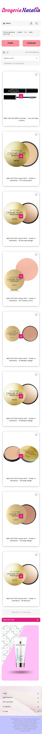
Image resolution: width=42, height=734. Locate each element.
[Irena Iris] (20, 653)
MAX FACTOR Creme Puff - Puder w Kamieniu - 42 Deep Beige (21, 479)
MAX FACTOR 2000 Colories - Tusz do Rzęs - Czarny (21, 119)
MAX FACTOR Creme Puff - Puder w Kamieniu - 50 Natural (21, 599)
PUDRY (31, 43)
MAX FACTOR (8, 620)
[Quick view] (21, 96)
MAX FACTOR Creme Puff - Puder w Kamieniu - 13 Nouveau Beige (21, 239)
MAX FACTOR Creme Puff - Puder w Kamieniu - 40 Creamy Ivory (21, 299)
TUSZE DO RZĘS (10, 43)
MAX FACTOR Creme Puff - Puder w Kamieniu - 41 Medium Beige (21, 359)
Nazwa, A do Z (21, 58)
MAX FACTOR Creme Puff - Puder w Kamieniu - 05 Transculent (21, 179)
